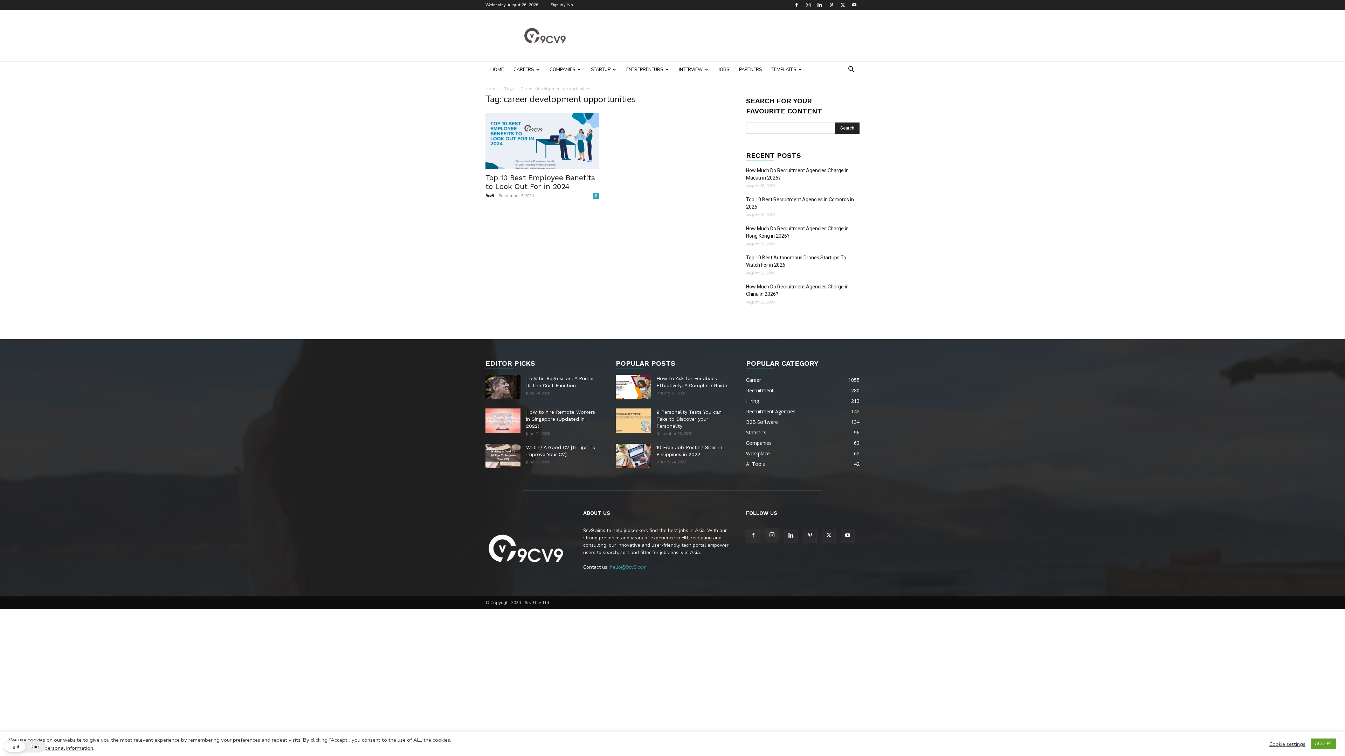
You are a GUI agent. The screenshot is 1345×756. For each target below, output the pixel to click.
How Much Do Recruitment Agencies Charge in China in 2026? (797, 290)
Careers (523, 69)
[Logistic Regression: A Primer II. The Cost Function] (502, 387)
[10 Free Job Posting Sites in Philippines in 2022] (633, 456)
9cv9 (489, 195)
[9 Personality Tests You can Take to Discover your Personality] (633, 420)
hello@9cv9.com (628, 567)
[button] (851, 70)
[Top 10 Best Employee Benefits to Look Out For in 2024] (542, 141)
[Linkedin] (819, 5)
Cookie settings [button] (1287, 744)
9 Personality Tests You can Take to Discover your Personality (689, 419)
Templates (784, 69)
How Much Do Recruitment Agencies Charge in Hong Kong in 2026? (797, 232)
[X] (842, 5)
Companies (562, 69)
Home (497, 69)
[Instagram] (808, 5)
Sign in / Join (562, 5)
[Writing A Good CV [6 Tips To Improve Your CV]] (502, 456)
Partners (750, 69)
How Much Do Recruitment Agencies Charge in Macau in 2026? (797, 174)
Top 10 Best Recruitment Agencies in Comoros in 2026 (800, 203)
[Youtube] (854, 5)
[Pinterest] (831, 5)
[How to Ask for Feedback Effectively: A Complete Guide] (633, 387)
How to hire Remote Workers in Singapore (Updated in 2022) (560, 419)
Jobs (723, 69)
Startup (601, 69)
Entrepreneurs (644, 69)
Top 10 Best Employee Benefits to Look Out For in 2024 (540, 182)
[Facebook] (796, 5)
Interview (691, 69)
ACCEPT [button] (1323, 744)
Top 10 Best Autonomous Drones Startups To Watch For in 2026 (796, 261)
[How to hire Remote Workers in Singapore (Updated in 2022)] (502, 420)
